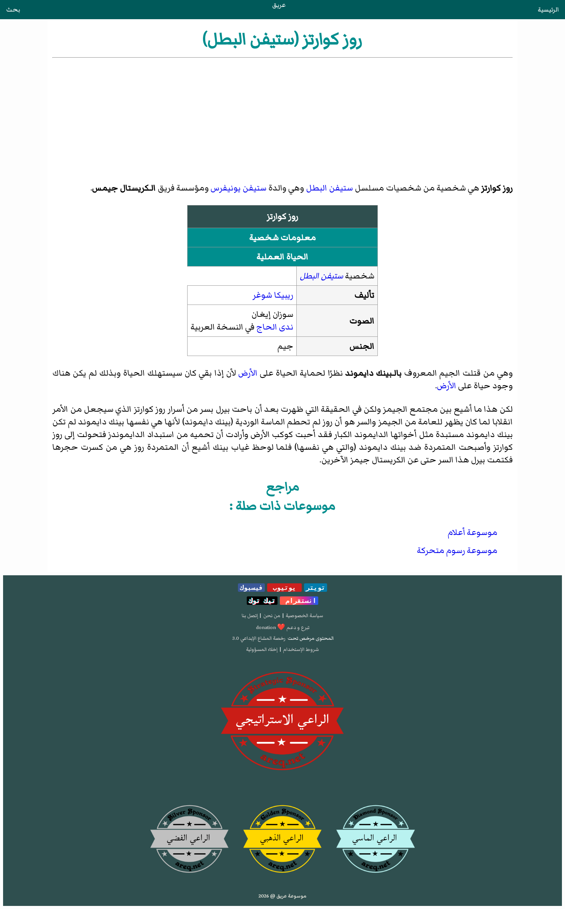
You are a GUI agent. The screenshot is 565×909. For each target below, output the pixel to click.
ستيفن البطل (329, 188)
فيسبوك (251, 587)
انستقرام (299, 600)
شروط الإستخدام (301, 649)
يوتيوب (284, 587)
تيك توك (262, 600)
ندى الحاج (274, 327)
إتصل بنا (250, 615)
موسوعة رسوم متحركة (457, 550)
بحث (13, 10)
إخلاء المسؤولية (262, 649)
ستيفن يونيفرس (238, 188)
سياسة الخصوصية (304, 615)
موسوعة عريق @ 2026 (282, 896)
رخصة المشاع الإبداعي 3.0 (259, 638)
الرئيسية (548, 10)
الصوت (361, 321)
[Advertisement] (283, 117)
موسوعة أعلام (472, 532)
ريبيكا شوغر (273, 295)
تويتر (315, 587)
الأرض (248, 373)
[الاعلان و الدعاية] (282, 721)
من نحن (271, 615)
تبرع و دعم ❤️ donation (282, 627)
